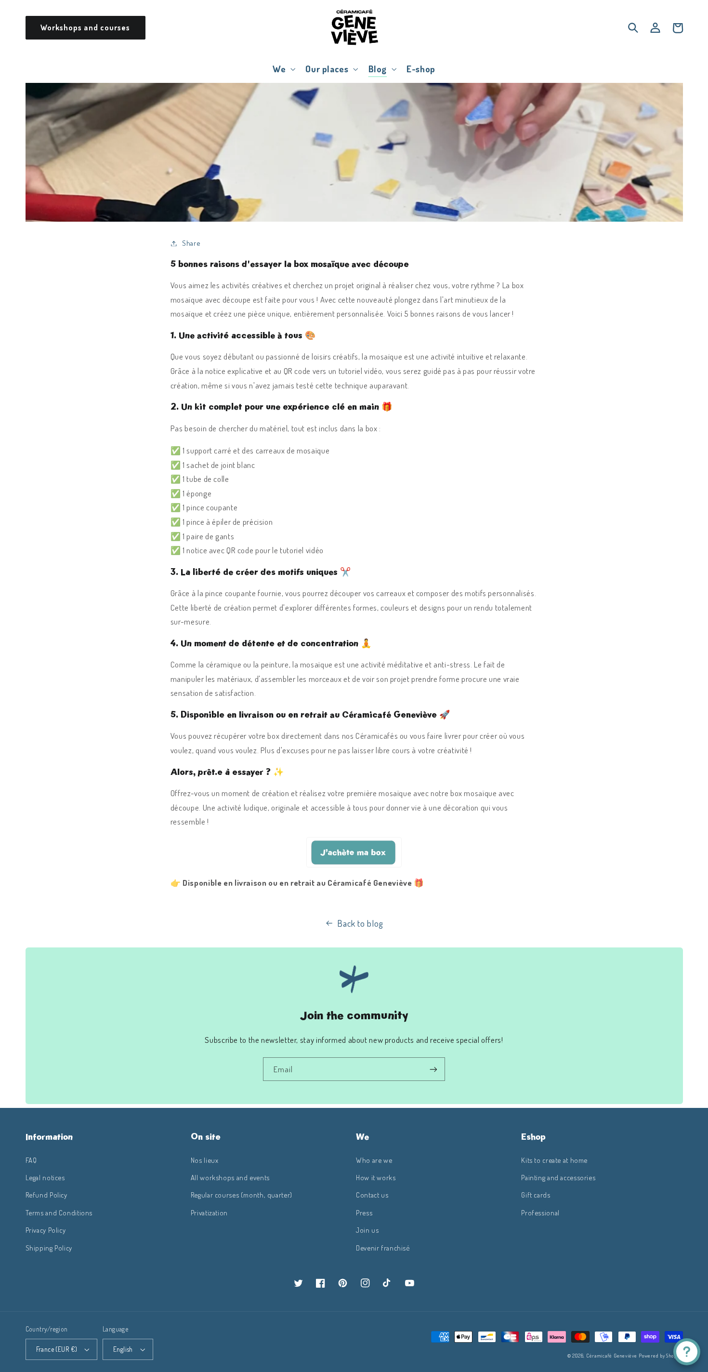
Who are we (374, 1160)
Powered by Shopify (660, 1355)
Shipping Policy (49, 1247)
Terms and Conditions (59, 1212)
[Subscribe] (433, 1069)
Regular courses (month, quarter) (241, 1194)
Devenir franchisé (383, 1247)
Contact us (372, 1194)
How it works (376, 1177)
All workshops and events (230, 1177)
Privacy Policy (46, 1229)
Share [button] (191, 243)
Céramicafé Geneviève (611, 1355)
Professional (540, 1212)
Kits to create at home (554, 1160)
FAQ (31, 1160)
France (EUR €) (57, 1349)
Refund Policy (46, 1194)
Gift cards (535, 1194)
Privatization (209, 1212)
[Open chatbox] (686, 1351)
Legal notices (45, 1177)
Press (364, 1212)
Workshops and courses (85, 27)
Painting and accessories (558, 1177)
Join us (367, 1229)
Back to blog (360, 923)
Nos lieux (205, 1160)
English (123, 1349)
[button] (283, 68)
